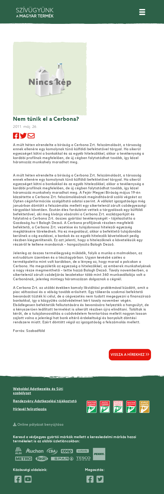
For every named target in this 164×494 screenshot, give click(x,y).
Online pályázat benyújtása (40, 424)
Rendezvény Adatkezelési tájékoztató (45, 401)
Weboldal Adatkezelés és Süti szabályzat (38, 391)
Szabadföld (35, 331)
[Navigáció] (142, 12)
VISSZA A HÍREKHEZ (128, 354)
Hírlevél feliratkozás (30, 409)
